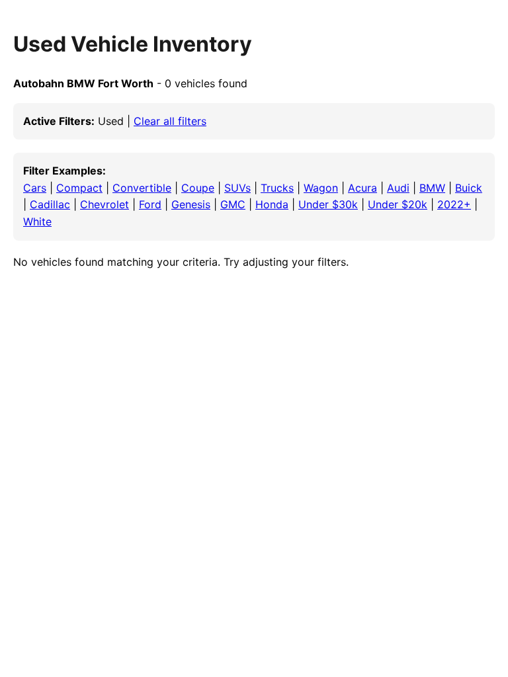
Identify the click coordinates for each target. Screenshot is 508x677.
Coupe (197, 187)
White (37, 221)
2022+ (454, 204)
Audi (398, 187)
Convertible (141, 187)
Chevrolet (104, 204)
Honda (271, 204)
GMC (232, 204)
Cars (34, 187)
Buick (468, 187)
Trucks (277, 187)
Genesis (190, 204)
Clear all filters (170, 121)
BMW (432, 187)
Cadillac (50, 204)
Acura (362, 187)
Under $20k (397, 204)
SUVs (237, 187)
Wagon (321, 187)
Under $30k (328, 204)
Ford (150, 204)
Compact (79, 187)
